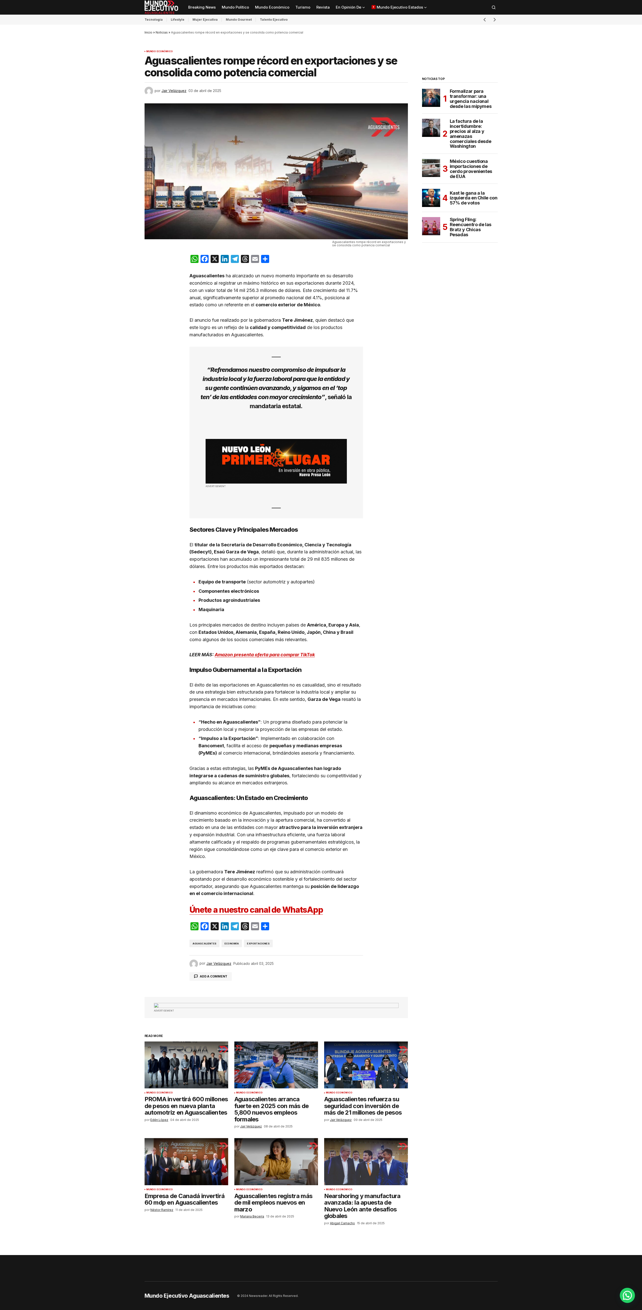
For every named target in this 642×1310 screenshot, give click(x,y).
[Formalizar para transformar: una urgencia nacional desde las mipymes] (431, 98)
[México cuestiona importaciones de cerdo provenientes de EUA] (431, 168)
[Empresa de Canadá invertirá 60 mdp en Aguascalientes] (186, 1161)
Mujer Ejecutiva (205, 19)
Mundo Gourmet (239, 19)
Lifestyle (177, 19)
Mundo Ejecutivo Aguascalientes (187, 1295)
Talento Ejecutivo (274, 19)
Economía (232, 943)
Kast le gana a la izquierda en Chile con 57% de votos (473, 198)
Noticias (162, 32)
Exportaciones (258, 943)
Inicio (148, 32)
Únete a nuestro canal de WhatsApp (256, 910)
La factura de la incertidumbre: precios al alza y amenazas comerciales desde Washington (470, 134)
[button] (494, 7)
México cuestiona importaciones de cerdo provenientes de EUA (471, 169)
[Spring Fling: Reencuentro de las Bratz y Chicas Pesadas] (431, 226)
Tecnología (154, 19)
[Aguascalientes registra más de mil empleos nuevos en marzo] (276, 1161)
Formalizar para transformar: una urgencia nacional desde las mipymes (471, 99)
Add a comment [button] (213, 976)
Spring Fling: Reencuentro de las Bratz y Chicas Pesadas (471, 227)
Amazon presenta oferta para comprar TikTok (265, 654)
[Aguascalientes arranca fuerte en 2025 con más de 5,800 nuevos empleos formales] (276, 1065)
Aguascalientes (204, 943)
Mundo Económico (159, 51)
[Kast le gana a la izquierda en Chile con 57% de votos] (431, 198)
